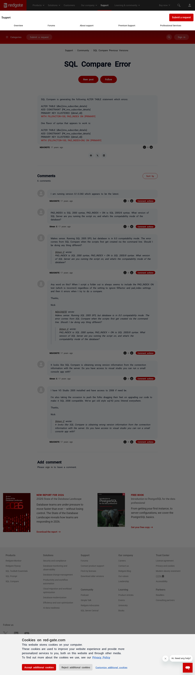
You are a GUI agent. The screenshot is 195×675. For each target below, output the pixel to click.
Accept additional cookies (39, 667)
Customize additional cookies (111, 667)
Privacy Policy (101, 657)
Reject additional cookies (76, 667)
